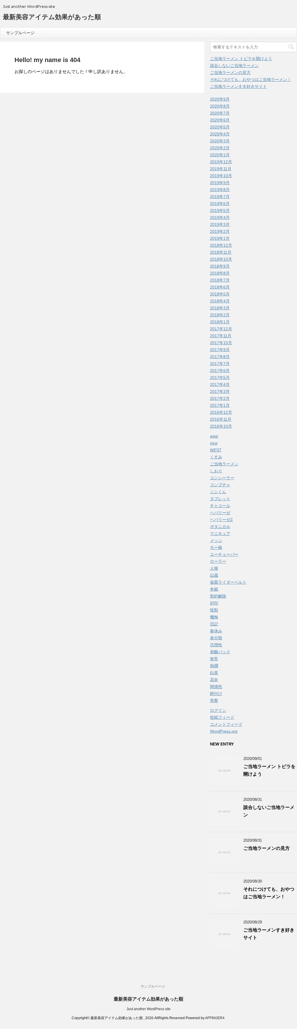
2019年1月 (220, 238)
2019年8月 (220, 189)
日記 (214, 624)
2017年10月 (221, 342)
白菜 (214, 672)
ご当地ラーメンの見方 (230, 72)
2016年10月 (221, 426)
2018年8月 (220, 273)
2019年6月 (220, 203)
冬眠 (214, 589)
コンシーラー (222, 478)
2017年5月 (220, 377)
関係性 (216, 686)
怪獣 (214, 610)
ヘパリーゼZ (221, 519)
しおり (216, 471)
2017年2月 (220, 398)
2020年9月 (220, 99)
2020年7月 (220, 113)
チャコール (220, 505)
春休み (216, 631)
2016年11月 (220, 419)
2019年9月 (220, 182)
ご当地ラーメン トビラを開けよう (241, 58)
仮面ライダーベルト (228, 582)
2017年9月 (220, 349)
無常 (214, 658)
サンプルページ (20, 32)
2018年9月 (220, 266)
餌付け (216, 693)
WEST (216, 450)
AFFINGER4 (214, 1018)
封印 (214, 603)
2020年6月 (220, 120)
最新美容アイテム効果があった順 (52, 17)
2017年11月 (220, 335)
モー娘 (216, 547)
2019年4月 (220, 217)
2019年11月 (220, 168)
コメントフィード (226, 724)
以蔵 (214, 575)
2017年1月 (220, 405)
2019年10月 (221, 175)
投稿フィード (222, 717)
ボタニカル (220, 526)
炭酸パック (220, 651)
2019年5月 (220, 210)
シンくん (218, 491)
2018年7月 (220, 280)
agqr (214, 436)
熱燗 (214, 665)
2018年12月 (221, 245)
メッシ (216, 540)
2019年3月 (220, 224)
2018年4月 (220, 301)
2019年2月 (220, 231)
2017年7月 (220, 363)
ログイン (218, 710)
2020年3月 (220, 141)
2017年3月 (220, 391)
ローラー (218, 561)
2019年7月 (220, 196)
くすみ (216, 457)
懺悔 (214, 617)
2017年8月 (220, 356)
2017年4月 (220, 384)
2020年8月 (220, 106)
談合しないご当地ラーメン (234, 65)
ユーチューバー (224, 554)
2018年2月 (220, 315)
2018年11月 (220, 252)
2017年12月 (221, 328)
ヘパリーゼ (220, 512)
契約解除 (218, 596)
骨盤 (214, 700)
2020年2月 (220, 148)
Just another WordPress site (148, 1009)
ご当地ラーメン (224, 464)
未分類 (216, 638)
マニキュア (220, 533)
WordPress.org (224, 731)
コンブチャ (220, 484)
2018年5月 (220, 294)
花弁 (214, 679)
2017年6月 (220, 370)
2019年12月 (221, 161)
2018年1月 (220, 322)
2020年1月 (220, 155)
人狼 (214, 568)
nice (214, 443)
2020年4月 (220, 134)
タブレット (220, 498)
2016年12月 (221, 412)
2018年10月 (221, 259)
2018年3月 (220, 308)
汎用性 (216, 645)
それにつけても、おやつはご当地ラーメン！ (250, 79)
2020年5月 (220, 127)
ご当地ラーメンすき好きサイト (238, 86)
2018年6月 (220, 287)
